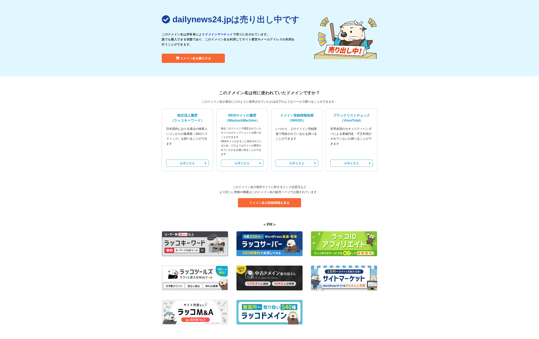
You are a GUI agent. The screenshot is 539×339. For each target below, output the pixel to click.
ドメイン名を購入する (195, 58)
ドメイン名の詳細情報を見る (269, 202)
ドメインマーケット (219, 34)
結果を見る (187, 163)
